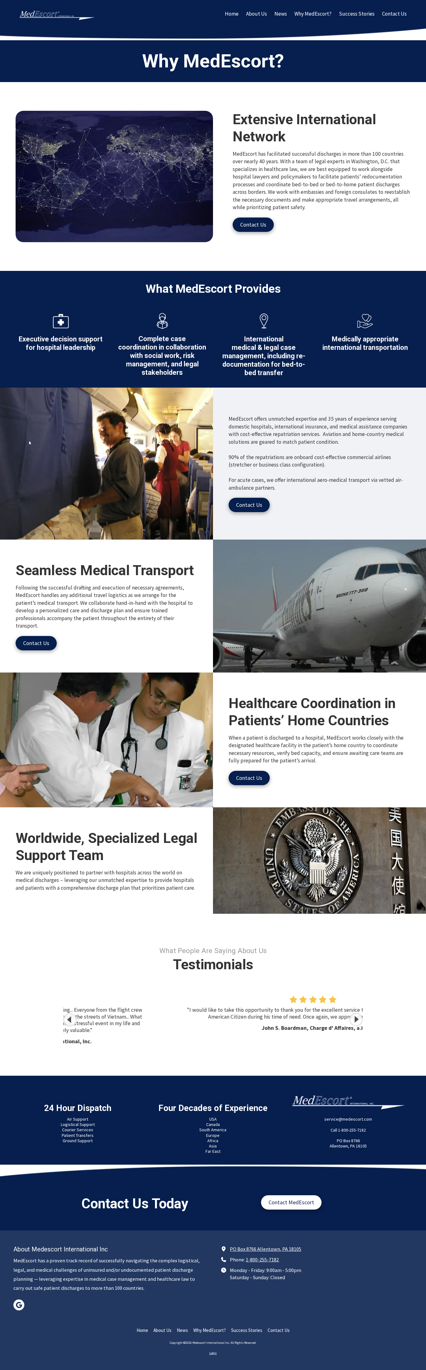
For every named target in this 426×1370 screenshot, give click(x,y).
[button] (356, 1019)
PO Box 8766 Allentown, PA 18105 (265, 1249)
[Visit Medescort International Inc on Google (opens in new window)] (18, 1304)
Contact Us (253, 224)
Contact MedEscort (291, 1202)
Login (213, 1353)
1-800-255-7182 (262, 1259)
